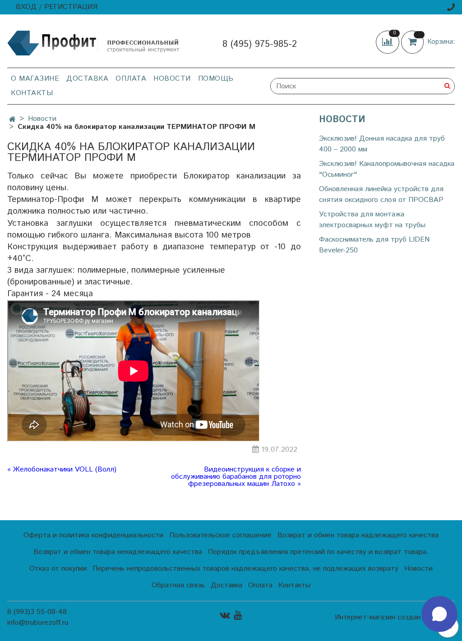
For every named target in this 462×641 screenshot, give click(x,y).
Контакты (32, 93)
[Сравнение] (388, 42)
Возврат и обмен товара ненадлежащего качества (117, 552)
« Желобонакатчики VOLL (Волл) (61, 470)
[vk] (225, 615)
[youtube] (238, 615)
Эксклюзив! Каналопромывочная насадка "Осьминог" (386, 169)
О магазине (35, 78)
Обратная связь (178, 585)
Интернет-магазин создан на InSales (395, 617)
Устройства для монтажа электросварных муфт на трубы (372, 219)
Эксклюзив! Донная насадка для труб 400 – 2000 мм (382, 144)
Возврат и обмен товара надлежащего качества (358, 535)
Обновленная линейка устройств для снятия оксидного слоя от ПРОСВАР (381, 194)
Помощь (216, 78)
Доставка (87, 78)
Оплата (131, 78)
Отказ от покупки (58, 568)
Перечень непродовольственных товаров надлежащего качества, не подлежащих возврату (245, 568)
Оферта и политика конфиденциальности (93, 535)
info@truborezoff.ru (37, 623)
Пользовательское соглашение (220, 535)
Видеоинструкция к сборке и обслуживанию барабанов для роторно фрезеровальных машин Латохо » (236, 477)
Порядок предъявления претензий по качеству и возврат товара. (318, 552)
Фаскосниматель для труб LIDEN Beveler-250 (374, 245)
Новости (172, 78)
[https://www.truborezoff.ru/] (93, 42)
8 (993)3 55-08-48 (37, 612)
